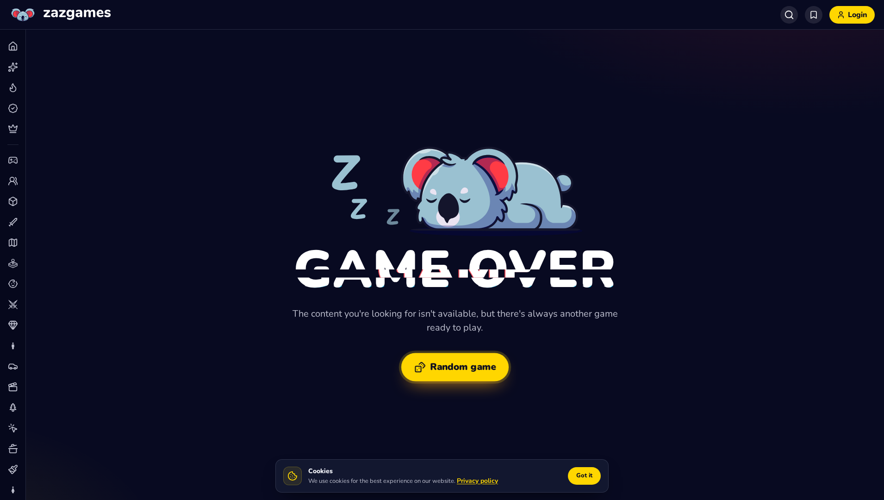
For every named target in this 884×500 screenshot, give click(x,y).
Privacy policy (477, 480)
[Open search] (789, 15)
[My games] (813, 15)
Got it (584, 475)
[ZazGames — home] (60, 14)
